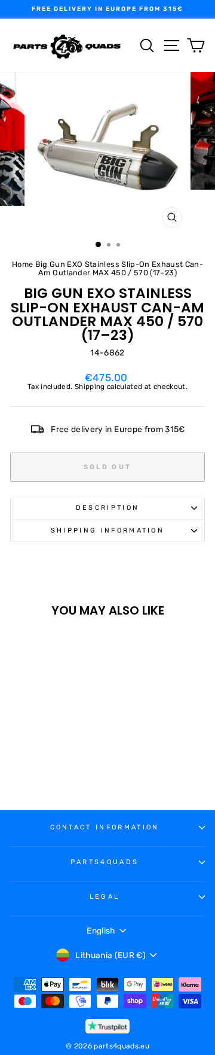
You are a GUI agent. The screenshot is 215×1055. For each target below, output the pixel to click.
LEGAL (105, 897)
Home (22, 264)
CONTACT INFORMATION (104, 827)
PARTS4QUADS (104, 862)
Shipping (90, 387)
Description (107, 508)
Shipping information (107, 530)
